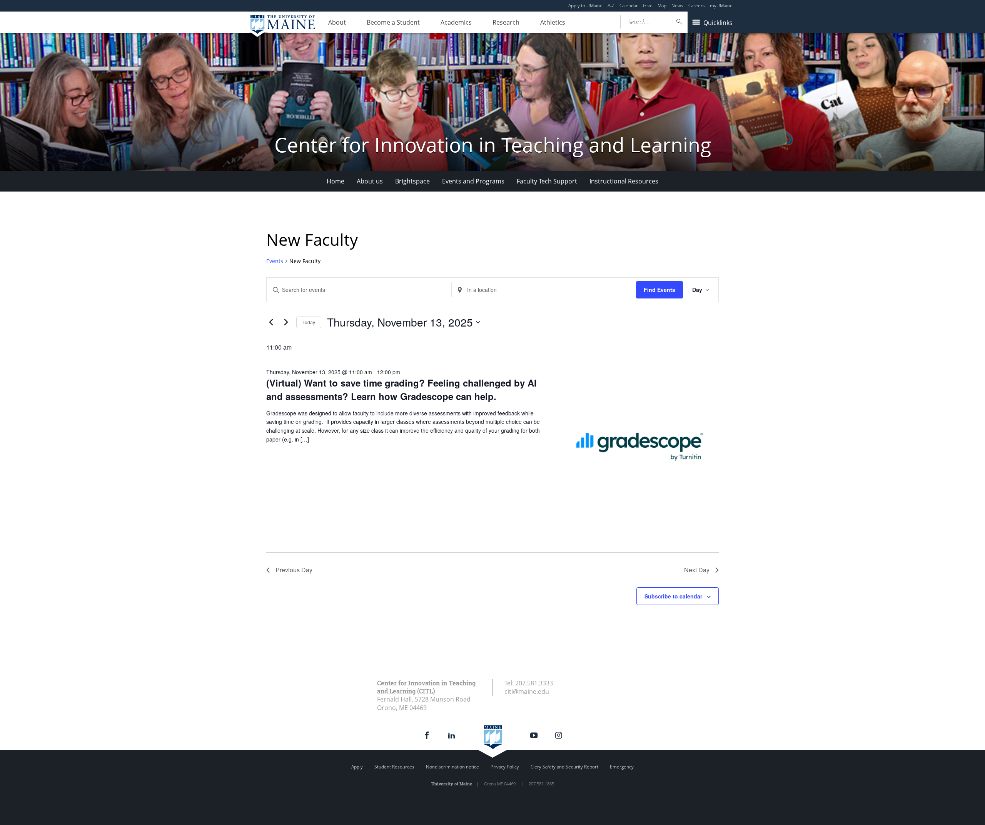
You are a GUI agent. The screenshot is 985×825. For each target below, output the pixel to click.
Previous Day (293, 569)
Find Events (659, 289)
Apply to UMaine (585, 5)
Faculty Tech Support (547, 181)
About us (370, 181)
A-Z (611, 5)
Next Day (697, 569)
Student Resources (394, 766)
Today (308, 322)
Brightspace (412, 181)
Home (335, 181)
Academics (456, 22)
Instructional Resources (623, 181)
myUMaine (721, 5)
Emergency (622, 766)
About (337, 22)
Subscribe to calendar (673, 596)
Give (648, 5)
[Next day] (285, 322)
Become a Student (393, 22)
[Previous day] (270, 322)
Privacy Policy (505, 766)
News (677, 5)
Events (274, 261)
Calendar (628, 5)
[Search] (679, 22)
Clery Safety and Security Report (564, 766)
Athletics (552, 22)
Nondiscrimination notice (452, 766)
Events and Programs (473, 181)
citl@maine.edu (526, 691)
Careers (696, 5)
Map (662, 5)
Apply (357, 766)
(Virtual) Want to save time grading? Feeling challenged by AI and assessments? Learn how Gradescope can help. (401, 389)
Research (505, 22)
